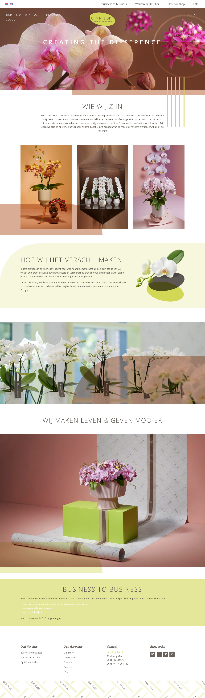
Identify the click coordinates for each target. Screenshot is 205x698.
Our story (14, 15)
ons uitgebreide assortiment (36, 608)
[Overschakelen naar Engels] (12, 4)
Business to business (114, 4)
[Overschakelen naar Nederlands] (7, 4)
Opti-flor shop (176, 4)
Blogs (10, 20)
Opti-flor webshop (29, 662)
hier (27, 618)
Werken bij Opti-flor (147, 4)
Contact (193, 15)
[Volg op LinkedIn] (172, 654)
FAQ (195, 4)
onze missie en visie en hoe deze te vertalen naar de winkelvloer (55, 604)
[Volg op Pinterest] (165, 654)
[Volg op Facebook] (159, 654)
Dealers (31, 15)
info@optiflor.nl (115, 652)
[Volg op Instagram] (152, 654)
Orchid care (50, 15)
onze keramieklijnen (32, 612)
